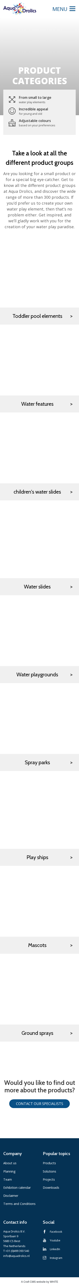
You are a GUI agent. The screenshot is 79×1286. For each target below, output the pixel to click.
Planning (9, 1171)
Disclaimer (10, 1196)
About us (9, 1163)
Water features (37, 404)
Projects (49, 1179)
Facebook (56, 1232)
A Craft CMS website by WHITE (39, 1281)
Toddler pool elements (37, 316)
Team (7, 1179)
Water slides (37, 586)
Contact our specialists (39, 1103)
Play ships (37, 857)
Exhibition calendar (17, 1187)
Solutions (49, 1171)
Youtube (55, 1240)
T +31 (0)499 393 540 (16, 1251)
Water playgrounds (37, 674)
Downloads (51, 1187)
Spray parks (37, 762)
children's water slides (37, 492)
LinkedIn (55, 1249)
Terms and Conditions (19, 1204)
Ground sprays (37, 1033)
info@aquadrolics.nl (16, 1256)
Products (49, 1163)
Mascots (37, 945)
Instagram (56, 1258)
